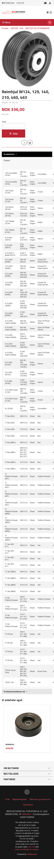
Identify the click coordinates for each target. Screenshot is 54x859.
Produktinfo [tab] (9, 154)
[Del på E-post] (30, 142)
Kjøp (15, 133)
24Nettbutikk (32, 854)
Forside (5, 28)
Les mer (31, 846)
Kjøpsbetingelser (19, 799)
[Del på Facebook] (24, 142)
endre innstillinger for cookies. (27, 849)
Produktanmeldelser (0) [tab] (14, 691)
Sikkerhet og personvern (40, 799)
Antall (4, 121)
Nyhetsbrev (28, 804)
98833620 (26, 814)
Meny (7, 22)
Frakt (7, 799)
